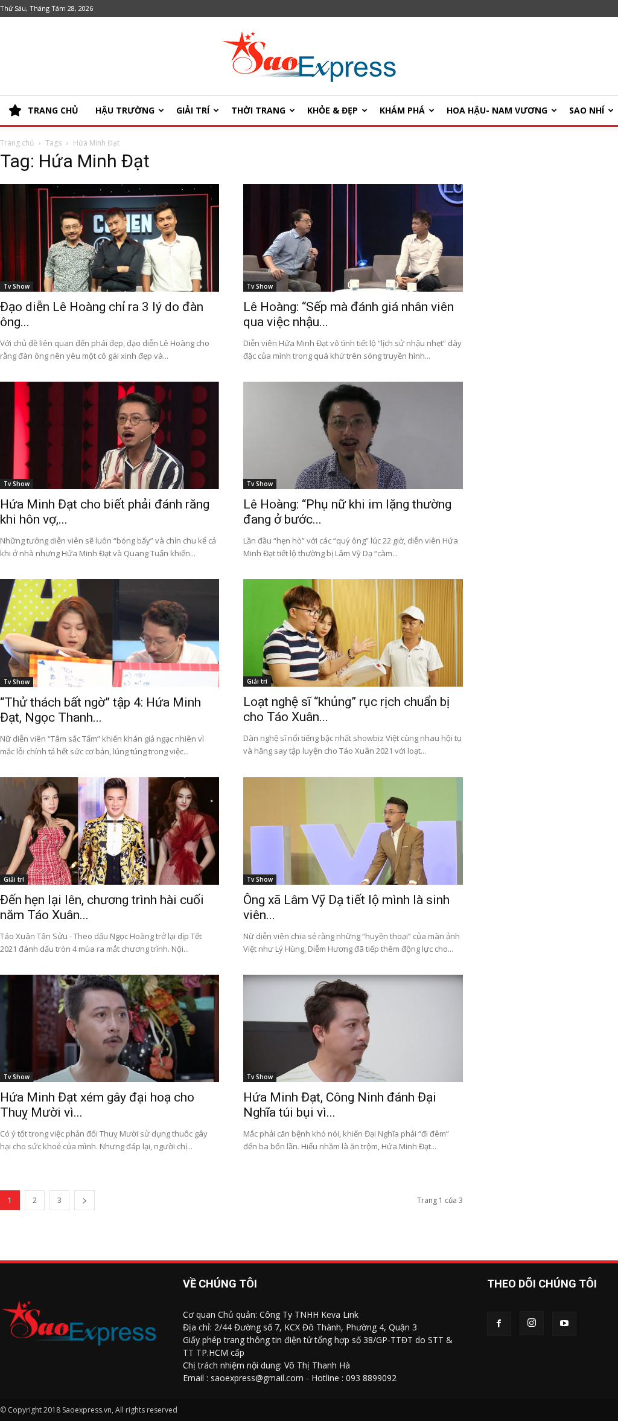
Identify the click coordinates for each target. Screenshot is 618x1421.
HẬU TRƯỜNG (124, 110)
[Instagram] (532, 1323)
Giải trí (192, 110)
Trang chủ (17, 143)
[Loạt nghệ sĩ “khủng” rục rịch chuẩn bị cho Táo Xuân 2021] (352, 633)
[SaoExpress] (309, 57)
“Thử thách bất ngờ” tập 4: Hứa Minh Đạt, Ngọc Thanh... (100, 710)
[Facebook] (499, 1324)
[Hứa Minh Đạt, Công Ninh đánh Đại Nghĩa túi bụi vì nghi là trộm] (352, 1028)
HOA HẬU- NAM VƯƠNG (497, 110)
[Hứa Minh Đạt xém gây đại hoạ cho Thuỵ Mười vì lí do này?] (109, 1028)
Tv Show (17, 286)
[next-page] (84, 1200)
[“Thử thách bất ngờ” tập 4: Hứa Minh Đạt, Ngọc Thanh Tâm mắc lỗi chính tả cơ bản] (109, 633)
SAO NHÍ (586, 110)
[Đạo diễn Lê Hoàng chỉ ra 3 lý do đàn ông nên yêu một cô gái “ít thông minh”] (109, 238)
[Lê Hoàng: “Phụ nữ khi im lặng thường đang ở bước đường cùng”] (352, 435)
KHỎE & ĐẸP (332, 110)
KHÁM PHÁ (402, 110)
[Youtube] (564, 1324)
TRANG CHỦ (53, 110)
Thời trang (258, 110)
